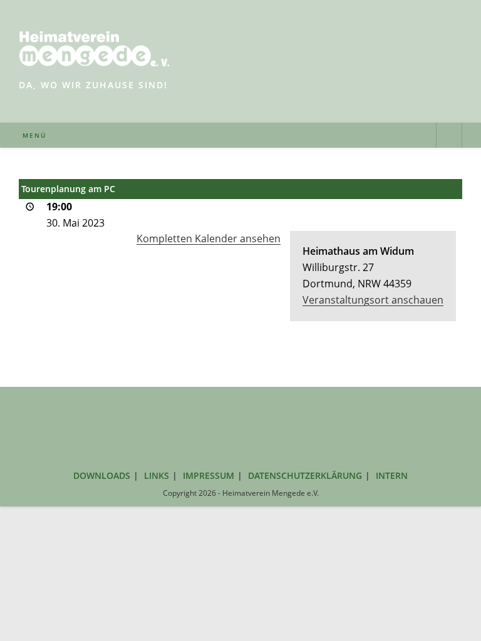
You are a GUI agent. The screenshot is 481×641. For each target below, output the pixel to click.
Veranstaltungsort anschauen (373, 300)
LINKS (156, 475)
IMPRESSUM (208, 475)
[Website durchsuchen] (449, 136)
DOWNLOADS (101, 475)
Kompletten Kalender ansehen (209, 238)
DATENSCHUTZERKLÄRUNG (305, 475)
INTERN (392, 475)
